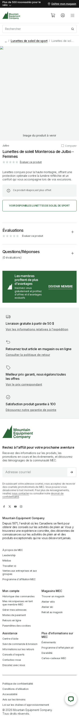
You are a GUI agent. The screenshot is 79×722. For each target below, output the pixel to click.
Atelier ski (47, 606)
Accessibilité (9, 694)
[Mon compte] (63, 15)
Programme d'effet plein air (58, 647)
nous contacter (20, 493)
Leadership (9, 555)
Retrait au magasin (52, 612)
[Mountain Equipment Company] (39, 432)
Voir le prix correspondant (24, 384)
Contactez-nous (11, 659)
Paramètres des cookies (16, 625)
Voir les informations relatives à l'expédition (37, 329)
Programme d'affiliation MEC (18, 579)
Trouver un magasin (53, 596)
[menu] (72, 15)
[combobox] (39, 29)
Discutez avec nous (13, 665)
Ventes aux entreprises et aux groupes (19, 572)
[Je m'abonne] (71, 472)
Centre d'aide (10, 638)
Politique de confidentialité (17, 683)
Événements (49, 642)
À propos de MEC (12, 550)
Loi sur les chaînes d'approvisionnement (25, 704)
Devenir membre (60, 286)
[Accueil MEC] (11, 15)
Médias (6, 560)
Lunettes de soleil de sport (29, 41)
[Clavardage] (71, 699)
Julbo (5, 145)
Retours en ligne (11, 620)
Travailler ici (9, 565)
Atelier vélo (48, 601)
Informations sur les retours (18, 649)
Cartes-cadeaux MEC (54, 658)
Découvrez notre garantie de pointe (31, 410)
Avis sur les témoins (13, 699)
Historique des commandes (18, 596)
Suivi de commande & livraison (19, 644)
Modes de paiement (14, 615)
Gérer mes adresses (14, 609)
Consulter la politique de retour (28, 354)
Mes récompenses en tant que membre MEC (17, 603)
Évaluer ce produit (31, 162)
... (6, 40)
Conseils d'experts (13, 654)
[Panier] (53, 15)
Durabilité (47, 652)
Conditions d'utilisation (15, 688)
